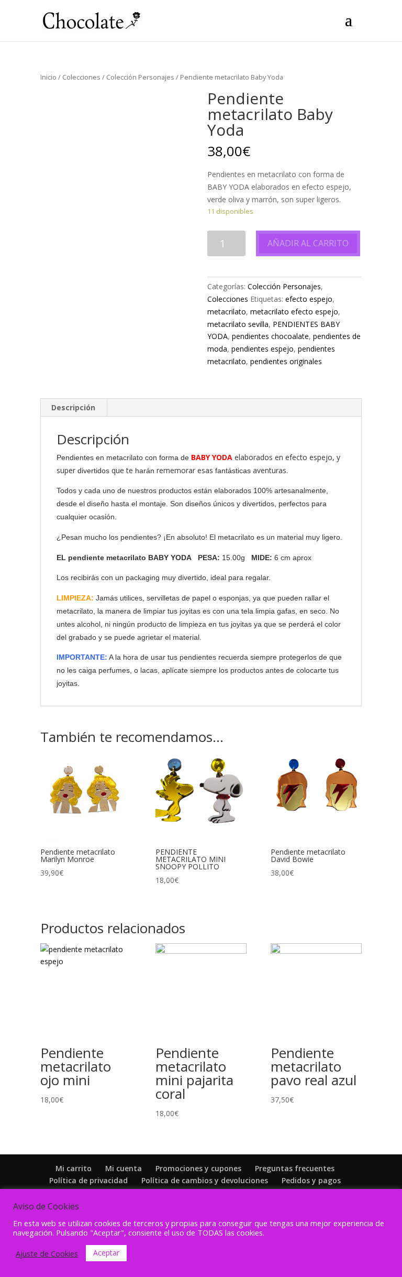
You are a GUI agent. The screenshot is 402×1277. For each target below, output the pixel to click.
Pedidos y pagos (311, 1180)
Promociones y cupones (198, 1168)
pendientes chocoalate (270, 336)
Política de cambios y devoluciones (204, 1180)
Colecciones (81, 77)
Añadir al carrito (308, 243)
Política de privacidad (88, 1180)
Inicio (48, 77)
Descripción (73, 407)
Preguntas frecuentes (294, 1168)
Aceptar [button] (106, 1253)
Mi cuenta (123, 1168)
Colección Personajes (140, 77)
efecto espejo (308, 299)
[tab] (73, 408)
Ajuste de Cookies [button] (47, 1253)
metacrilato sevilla (238, 324)
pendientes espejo (262, 349)
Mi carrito (73, 1168)
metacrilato (226, 311)
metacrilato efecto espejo (294, 311)
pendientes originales (286, 361)
